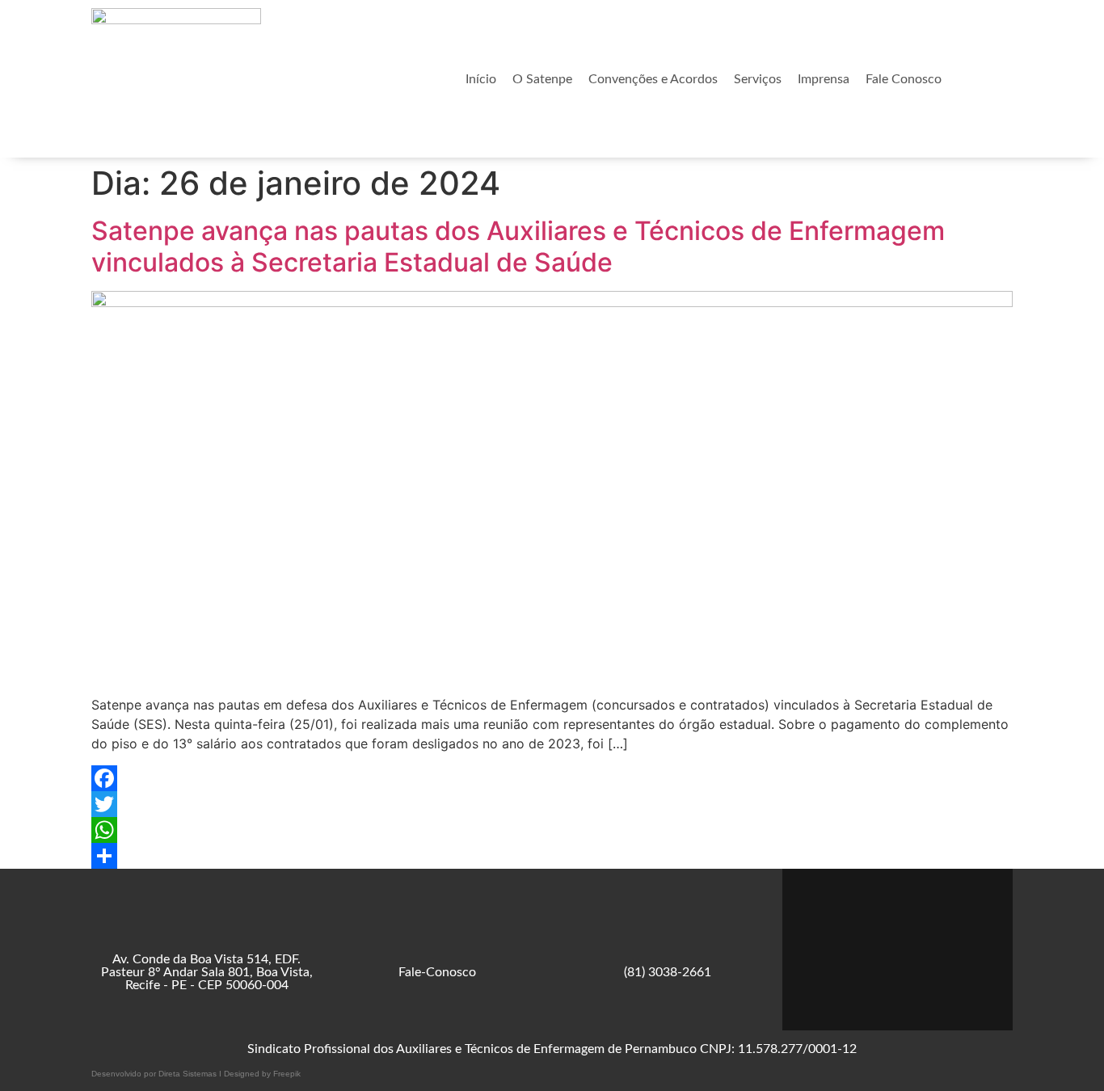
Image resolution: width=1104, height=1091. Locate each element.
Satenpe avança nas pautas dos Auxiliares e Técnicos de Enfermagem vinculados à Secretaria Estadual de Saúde (518, 246)
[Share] (552, 856)
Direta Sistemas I (191, 1073)
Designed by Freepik (262, 1073)
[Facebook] (552, 778)
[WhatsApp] (552, 830)
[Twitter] (552, 804)
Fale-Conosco (437, 972)
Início (481, 79)
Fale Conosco (904, 79)
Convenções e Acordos (653, 79)
